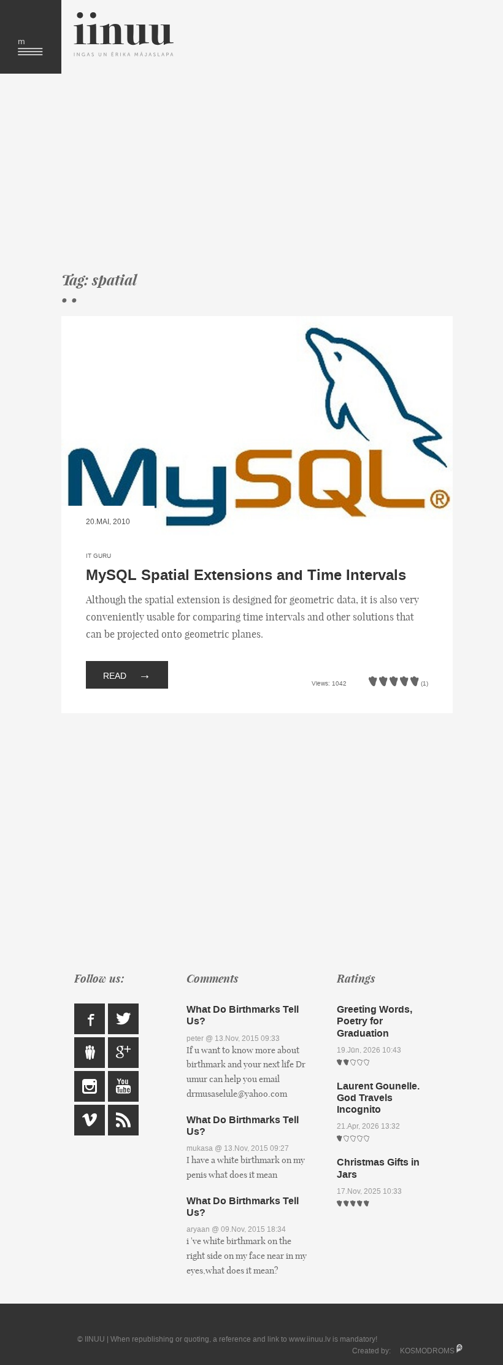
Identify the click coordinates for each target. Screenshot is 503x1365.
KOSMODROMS (427, 1351)
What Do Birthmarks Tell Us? (242, 1015)
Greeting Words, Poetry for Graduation (374, 1021)
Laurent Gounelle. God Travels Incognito (378, 1097)
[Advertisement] (257, 172)
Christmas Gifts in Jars (378, 1168)
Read (127, 674)
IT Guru (98, 556)
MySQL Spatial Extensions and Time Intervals (246, 575)
